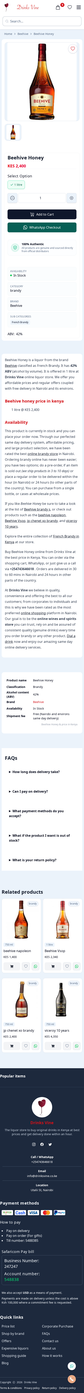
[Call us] (72, 1379)
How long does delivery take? (36, 772)
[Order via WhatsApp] (35, 966)
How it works (52, 1355)
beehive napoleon (52, 515)
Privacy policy (32, 1388)
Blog (5, 1363)
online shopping (33, 613)
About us (49, 1348)
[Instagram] (33, 1144)
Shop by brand (13, 1333)
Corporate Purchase (57, 1326)
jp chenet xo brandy (42, 520)
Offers (6, 1341)
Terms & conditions (11, 1388)
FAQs (46, 1333)
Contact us (50, 1341)
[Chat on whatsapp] (72, 1366)
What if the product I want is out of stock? (39, 838)
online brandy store (43, 454)
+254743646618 (42, 1162)
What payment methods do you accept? (36, 813)
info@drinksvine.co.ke (42, 1176)
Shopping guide (14, 1355)
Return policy (49, 1388)
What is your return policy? (34, 860)
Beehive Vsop (15, 520)
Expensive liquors (15, 1348)
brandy (15, 290)
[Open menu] (78, 7)
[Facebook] (42, 1144)
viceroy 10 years (57, 1030)
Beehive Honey (44, 34)
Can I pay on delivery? (30, 791)
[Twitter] (50, 1144)
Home (8, 34)
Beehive (23, 34)
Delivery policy (67, 1388)
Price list (8, 1326)
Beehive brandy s (37, 509)
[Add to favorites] (26, 966)
